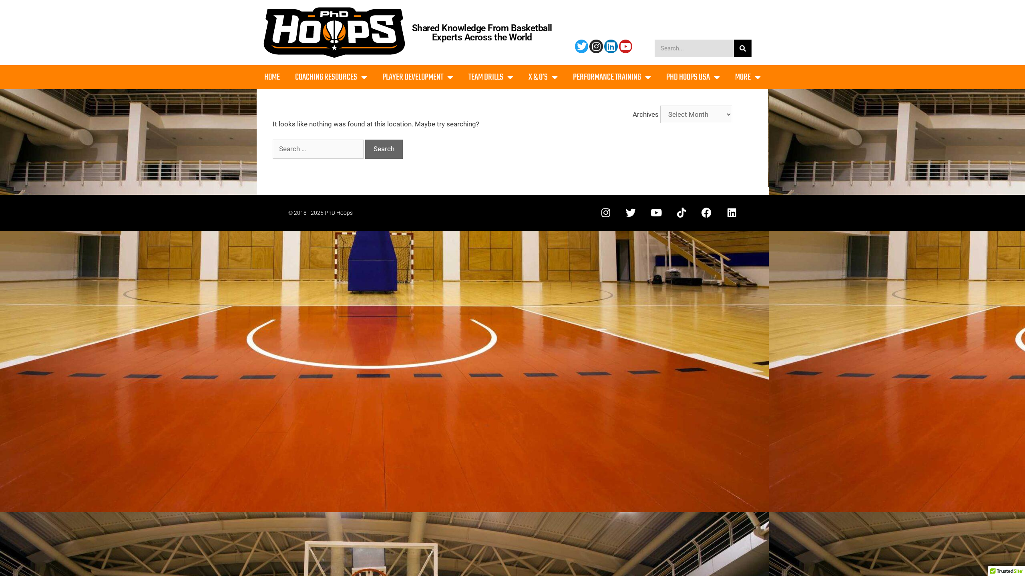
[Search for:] (319, 149)
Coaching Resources (326, 77)
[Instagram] (596, 46)
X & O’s (538, 77)
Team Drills (485, 77)
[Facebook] (706, 213)
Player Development (412, 77)
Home (272, 77)
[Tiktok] (681, 213)
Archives (646, 114)
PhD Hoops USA (688, 77)
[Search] (743, 48)
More (743, 77)
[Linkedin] (611, 46)
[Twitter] (582, 46)
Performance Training (607, 77)
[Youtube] (626, 46)
